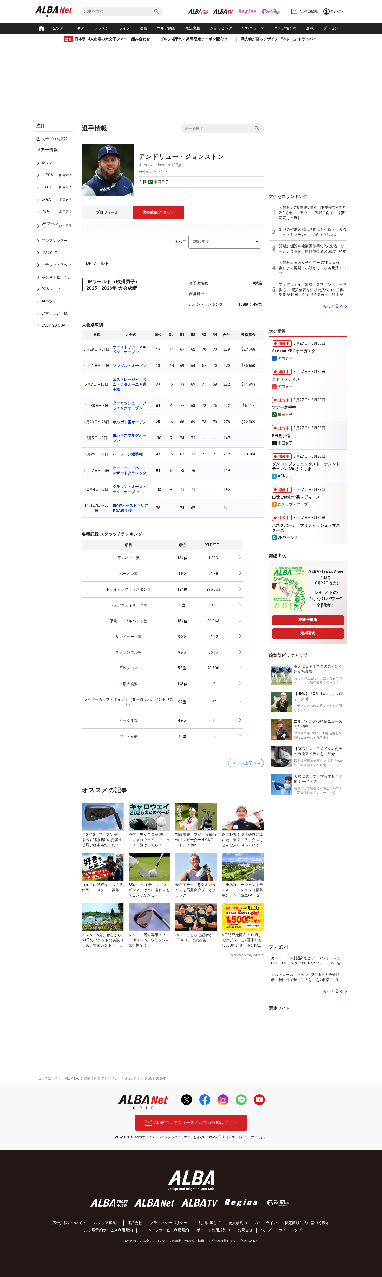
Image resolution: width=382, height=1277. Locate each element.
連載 (310, 28)
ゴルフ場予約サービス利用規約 (107, 1230)
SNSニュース (253, 28)
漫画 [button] (143, 28)
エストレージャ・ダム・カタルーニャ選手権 (130, 384)
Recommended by (240, 955)
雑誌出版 (192, 28)
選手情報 (90, 1078)
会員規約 (235, 1223)
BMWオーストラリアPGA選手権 (130, 508)
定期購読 (307, 633)
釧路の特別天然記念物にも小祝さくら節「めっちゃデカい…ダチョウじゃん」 (312, 232)
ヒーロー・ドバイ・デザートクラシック (130, 470)
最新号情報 (308, 620)
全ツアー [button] (60, 28)
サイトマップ (290, 1230)
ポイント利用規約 (212, 1230)
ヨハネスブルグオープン (130, 438)
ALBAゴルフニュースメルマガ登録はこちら (195, 1122)
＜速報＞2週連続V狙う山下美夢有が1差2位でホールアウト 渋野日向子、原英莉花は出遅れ (312, 213)
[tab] (107, 212)
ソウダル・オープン (130, 365)
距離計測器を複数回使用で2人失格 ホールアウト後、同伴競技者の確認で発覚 (312, 248)
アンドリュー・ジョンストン (122, 1078)
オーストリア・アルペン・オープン (130, 349)
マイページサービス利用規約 (164, 1230)
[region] (56, 241)
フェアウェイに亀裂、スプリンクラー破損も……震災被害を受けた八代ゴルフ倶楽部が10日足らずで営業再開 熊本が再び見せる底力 (313, 289)
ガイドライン (266, 1223)
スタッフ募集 (105, 1223)
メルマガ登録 (308, 11)
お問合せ (245, 1230)
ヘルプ (266, 1230)
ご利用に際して (208, 1223)
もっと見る (333, 306)
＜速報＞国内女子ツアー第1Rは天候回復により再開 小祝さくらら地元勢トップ (312, 268)
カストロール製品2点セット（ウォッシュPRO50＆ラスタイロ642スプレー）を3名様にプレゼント (307, 961)
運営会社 (134, 1223)
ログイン (337, 11)
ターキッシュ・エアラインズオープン (130, 405)
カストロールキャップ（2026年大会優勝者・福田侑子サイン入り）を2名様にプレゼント (307, 977)
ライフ (124, 28)
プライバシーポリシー (168, 1223)
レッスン (101, 28)
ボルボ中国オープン (130, 422)
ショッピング (221, 28)
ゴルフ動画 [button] (166, 28)
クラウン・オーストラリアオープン (130, 489)
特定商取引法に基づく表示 (307, 1223)
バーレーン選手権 (128, 454)
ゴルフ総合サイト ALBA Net (58, 1078)
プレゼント (332, 28)
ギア (80, 28)
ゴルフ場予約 (285, 28)
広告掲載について (67, 1223)
